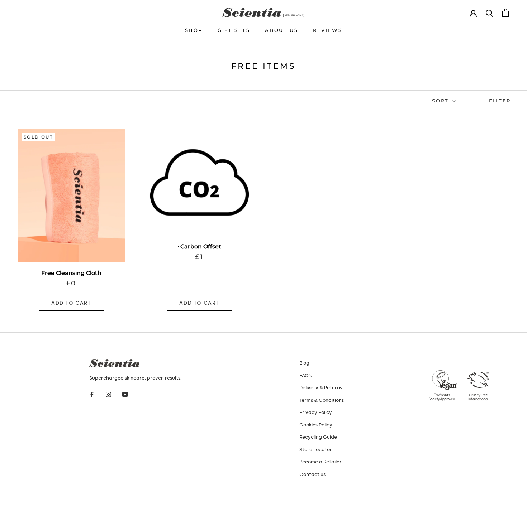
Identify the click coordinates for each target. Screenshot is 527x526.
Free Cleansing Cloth (71, 273)
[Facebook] (92, 394)
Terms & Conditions (321, 400)
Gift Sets (234, 30)
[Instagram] (108, 394)
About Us (281, 30)
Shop (194, 30)
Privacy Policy (315, 412)
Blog (304, 363)
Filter (500, 100)
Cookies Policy (315, 425)
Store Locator (315, 450)
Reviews (327, 30)
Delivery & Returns (320, 388)
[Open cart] (505, 13)
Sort (441, 100)
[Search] (489, 12)
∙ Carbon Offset (199, 246)
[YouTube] (125, 394)
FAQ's (305, 375)
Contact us (312, 474)
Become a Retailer (320, 462)
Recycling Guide (318, 437)
